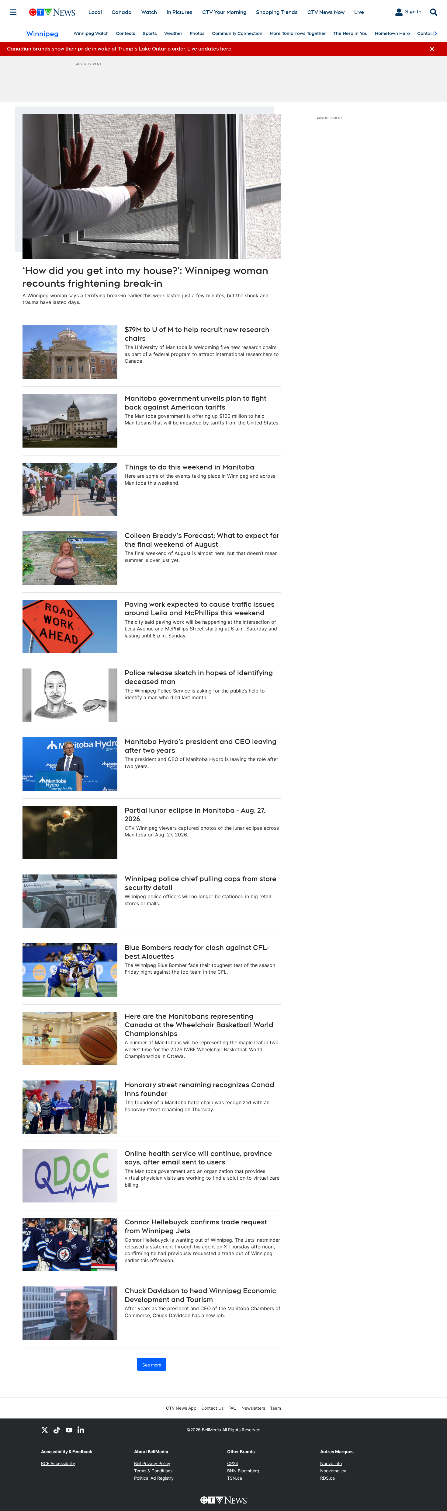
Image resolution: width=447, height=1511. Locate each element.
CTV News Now (326, 12)
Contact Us (212, 1408)
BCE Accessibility (58, 1463)
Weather (173, 33)
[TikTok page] (57, 1429)
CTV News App (181, 1408)
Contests (125, 33)
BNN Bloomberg (243, 1470)
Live (359, 12)
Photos (197, 33)
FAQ (232, 1408)
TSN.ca (234, 1478)
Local (95, 12)
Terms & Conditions (153, 1470)
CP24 (232, 1463)
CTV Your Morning (224, 12)
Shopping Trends (277, 12)
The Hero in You (350, 33)
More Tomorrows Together (298, 33)
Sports (150, 33)
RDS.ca (327, 1478)
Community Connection (237, 33)
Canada (122, 12)
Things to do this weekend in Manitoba (190, 467)
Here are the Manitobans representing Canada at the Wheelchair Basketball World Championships (199, 1025)
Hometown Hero (392, 33)
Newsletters (253, 1408)
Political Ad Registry (154, 1478)
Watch (149, 12)
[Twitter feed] (44, 1429)
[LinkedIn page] (81, 1429)
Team (275, 1408)
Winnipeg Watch (91, 33)
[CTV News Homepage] (52, 12)
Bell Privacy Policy (152, 1463)
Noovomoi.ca (333, 1470)
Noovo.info (331, 1463)
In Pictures (179, 12)
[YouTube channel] (69, 1429)
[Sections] (13, 12)
